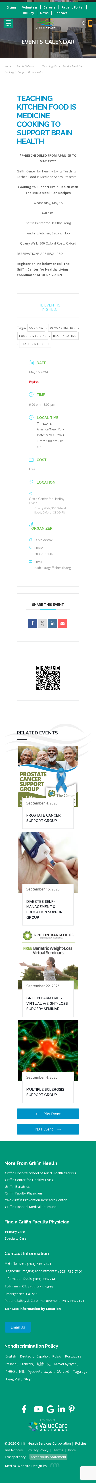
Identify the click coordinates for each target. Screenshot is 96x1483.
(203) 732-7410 (45, 1279)
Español (42, 1356)
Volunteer (30, 7)
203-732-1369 (44, 554)
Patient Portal (72, 7)
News (44, 13)
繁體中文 (43, 1364)
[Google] (50, 1411)
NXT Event (44, 1129)
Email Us (18, 1327)
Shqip (28, 1379)
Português (73, 1356)
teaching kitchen (35, 344)
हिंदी (21, 1371)
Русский (34, 1371)
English (10, 1356)
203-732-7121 (73, 1301)
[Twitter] (30, 1411)
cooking (36, 327)
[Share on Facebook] (32, 623)
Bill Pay (28, 13)
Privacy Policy (37, 1450)
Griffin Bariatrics (17, 1186)
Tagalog (79, 1371)
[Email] (62, 623)
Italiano (11, 1364)
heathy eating (65, 335)
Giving (11, 7)
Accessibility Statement (48, 1456)
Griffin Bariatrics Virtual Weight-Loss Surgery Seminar (47, 1003)
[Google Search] (82, 23)
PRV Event (52, 1113)
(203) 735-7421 (39, 1263)
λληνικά (63, 1371)
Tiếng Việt (13, 1379)
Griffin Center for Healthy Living (29, 1179)
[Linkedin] (52, 623)
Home (7, 66)
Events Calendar (26, 66)
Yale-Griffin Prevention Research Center (36, 1200)
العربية (48, 1371)
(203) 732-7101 (70, 1271)
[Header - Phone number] (90, 23)
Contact (60, 13)
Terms (58, 1450)
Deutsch (26, 1356)
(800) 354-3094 (40, 1286)
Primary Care (15, 1231)
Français (26, 1364)
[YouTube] (38, 1411)
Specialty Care (16, 1238)
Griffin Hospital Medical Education (30, 1206)
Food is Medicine (32, 335)
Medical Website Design (23, 1465)
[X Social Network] (42, 623)
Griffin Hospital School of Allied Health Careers (40, 1173)
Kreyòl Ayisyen (65, 1364)
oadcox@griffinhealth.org (52, 568)
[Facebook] (24, 1411)
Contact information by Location (33, 1308)
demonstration (63, 327)
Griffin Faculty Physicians (24, 1193)
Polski (56, 1356)
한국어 (10, 1371)
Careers (49, 7)
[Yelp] (71, 1411)
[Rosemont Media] (54, 1465)
